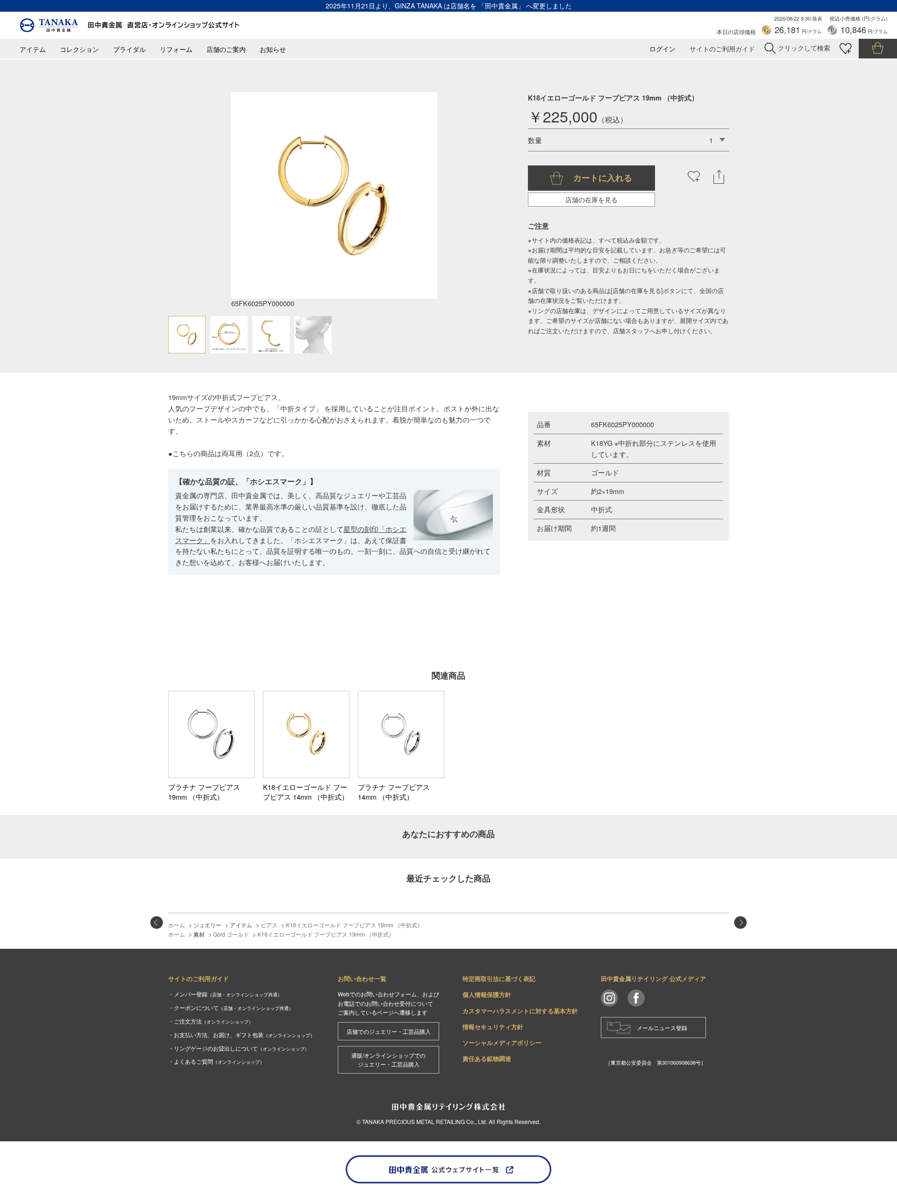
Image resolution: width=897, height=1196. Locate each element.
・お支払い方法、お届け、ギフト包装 (241, 1034)
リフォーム (176, 49)
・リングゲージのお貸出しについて (238, 1048)
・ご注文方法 (210, 1021)
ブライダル (129, 49)
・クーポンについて (230, 1007)
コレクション (79, 49)
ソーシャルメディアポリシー (502, 1042)
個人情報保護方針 (487, 994)
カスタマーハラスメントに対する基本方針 (520, 1010)
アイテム (33, 49)
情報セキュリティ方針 (493, 1026)
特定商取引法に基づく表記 (499, 978)
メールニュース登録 (662, 1027)
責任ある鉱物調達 (487, 1058)
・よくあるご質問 (216, 1061)
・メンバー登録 (225, 994)
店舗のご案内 (226, 49)
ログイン (662, 48)
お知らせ (273, 49)
